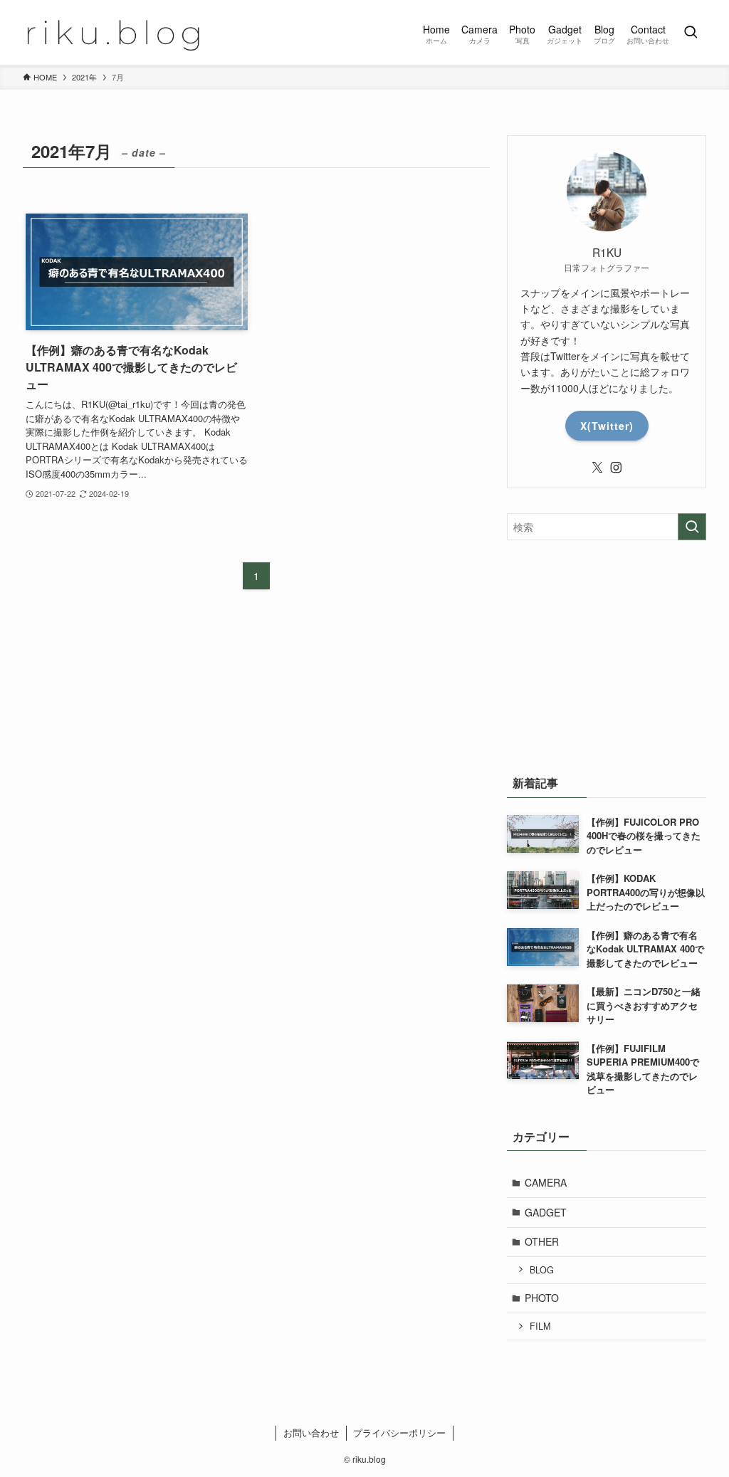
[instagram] (616, 468)
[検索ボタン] (690, 32)
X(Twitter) (607, 426)
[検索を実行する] (692, 526)
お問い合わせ (311, 1432)
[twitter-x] (597, 468)
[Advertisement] (606, 654)
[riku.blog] (118, 32)
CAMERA (546, 1182)
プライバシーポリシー (399, 1432)
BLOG (542, 1269)
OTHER (542, 1241)
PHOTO (542, 1298)
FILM (540, 1326)
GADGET (546, 1212)
